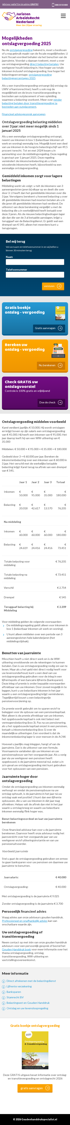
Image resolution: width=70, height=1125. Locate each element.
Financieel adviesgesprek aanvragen (24, 114)
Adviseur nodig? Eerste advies (20, 4)
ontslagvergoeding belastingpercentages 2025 (27, 76)
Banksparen (14, 991)
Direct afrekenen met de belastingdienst (31, 980)
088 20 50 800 (61, 5)
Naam (9, 256)
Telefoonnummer (16, 269)
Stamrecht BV (15, 997)
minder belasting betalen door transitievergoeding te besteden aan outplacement (32, 103)
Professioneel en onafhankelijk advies (24, 920)
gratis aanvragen (32, 1088)
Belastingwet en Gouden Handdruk (28, 1002)
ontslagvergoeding (21, 50)
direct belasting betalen (44, 64)
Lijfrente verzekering (19, 986)
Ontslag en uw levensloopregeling (27, 1008)
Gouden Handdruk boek (16, 949)
